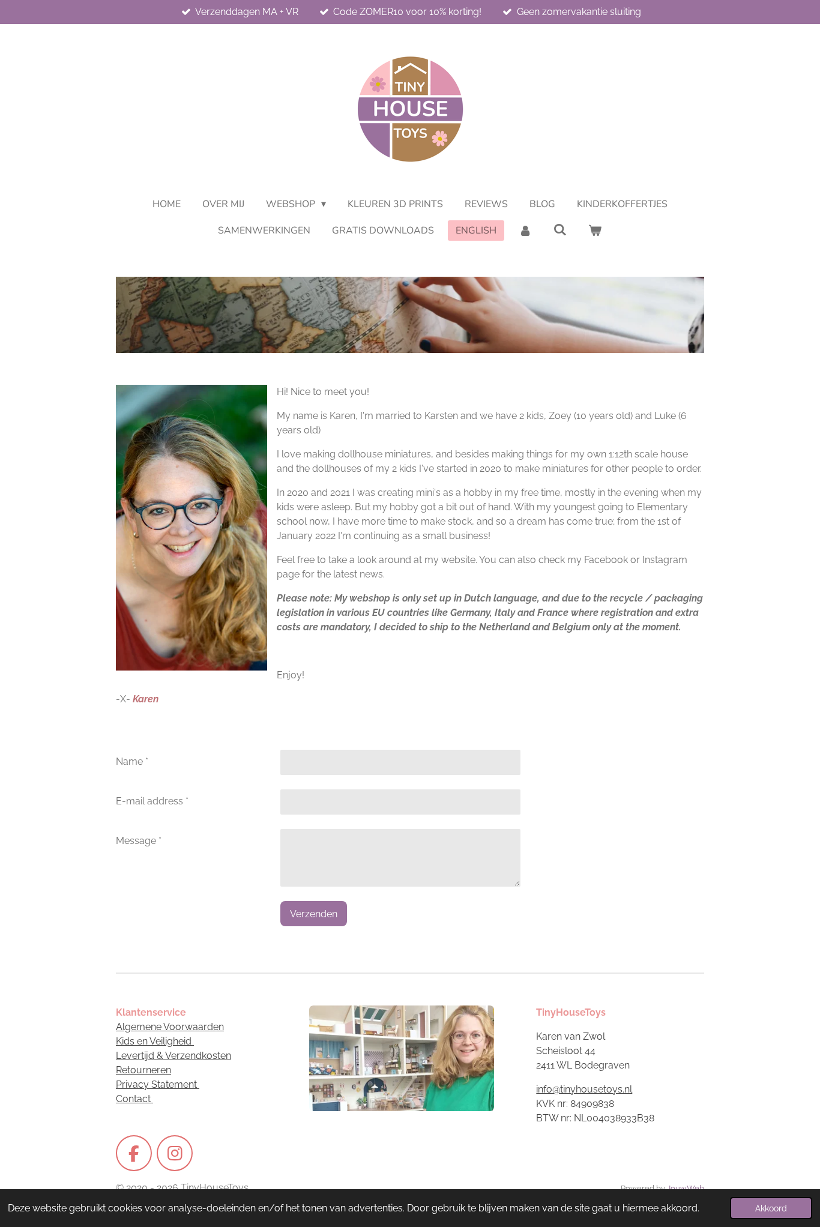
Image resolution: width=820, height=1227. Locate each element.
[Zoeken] (560, 230)
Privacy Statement (157, 1084)
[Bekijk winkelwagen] (594, 230)
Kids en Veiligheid (155, 1041)
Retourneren (143, 1070)
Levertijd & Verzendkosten (173, 1055)
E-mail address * (152, 801)
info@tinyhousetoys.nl (584, 1089)
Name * (132, 761)
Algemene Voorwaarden (170, 1027)
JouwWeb (685, 1188)
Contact (134, 1099)
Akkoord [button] (771, 1208)
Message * (138, 840)
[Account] (524, 230)
